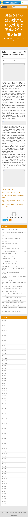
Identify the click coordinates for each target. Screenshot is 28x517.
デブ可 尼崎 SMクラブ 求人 (8, 256)
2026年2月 (4, 323)
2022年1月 (4, 446)
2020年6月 (4, 493)
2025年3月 (4, 350)
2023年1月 (4, 416)
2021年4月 (4, 468)
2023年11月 (4, 390)
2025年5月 (4, 345)
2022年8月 (4, 428)
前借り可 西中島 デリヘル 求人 (9, 258)
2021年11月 (4, 451)
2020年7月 (4, 491)
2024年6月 (4, 373)
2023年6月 (4, 403)
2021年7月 (4, 461)
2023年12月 (4, 388)
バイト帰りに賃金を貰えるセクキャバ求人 (11, 311)
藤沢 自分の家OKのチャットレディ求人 (11, 192)
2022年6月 (4, 433)
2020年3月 (4, 501)
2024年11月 (4, 360)
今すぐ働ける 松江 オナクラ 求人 (9, 261)
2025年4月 (4, 348)
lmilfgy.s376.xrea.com (17, 60)
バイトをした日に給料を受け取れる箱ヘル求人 (12, 300)
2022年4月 (4, 438)
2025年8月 (4, 338)
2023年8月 (4, 398)
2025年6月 (4, 343)
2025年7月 (4, 340)
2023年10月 (4, 393)
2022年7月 (4, 431)
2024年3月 (4, 380)
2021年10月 (4, 453)
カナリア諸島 (18, 513)
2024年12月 (4, 358)
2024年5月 (4, 375)
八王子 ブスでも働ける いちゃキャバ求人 (12, 297)
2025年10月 (4, 333)
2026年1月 (4, 325)
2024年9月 (4, 365)
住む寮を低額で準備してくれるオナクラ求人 (12, 288)
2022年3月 (4, 441)
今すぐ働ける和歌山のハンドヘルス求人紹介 (12, 286)
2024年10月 (4, 363)
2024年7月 (4, 370)
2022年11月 (4, 421)
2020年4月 (4, 498)
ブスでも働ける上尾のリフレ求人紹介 (10, 248)
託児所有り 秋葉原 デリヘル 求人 (9, 253)
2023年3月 (4, 411)
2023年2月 (4, 413)
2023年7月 (4, 400)
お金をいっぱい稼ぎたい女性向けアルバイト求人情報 (14, 25)
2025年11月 (4, 330)
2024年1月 (4, 385)
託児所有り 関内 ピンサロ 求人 (9, 246)
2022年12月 (4, 418)
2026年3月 (4, 320)
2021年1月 (4, 476)
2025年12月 (4, 328)
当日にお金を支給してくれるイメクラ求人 (11, 305)
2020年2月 (4, 503)
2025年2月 (4, 353)
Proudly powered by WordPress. (9, 513)
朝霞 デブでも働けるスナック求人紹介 (11, 238)
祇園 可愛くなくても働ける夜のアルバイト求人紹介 (14, 251)
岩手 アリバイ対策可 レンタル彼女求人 (11, 280)
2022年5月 (4, 436)
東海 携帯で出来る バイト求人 (9, 189)
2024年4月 (4, 378)
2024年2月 (4, 383)
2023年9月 (4, 395)
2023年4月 (4, 408)
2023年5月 (4, 405)
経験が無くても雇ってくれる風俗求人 (10, 229)
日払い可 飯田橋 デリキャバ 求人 (9, 266)
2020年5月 (4, 496)
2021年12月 (4, 448)
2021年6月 (4, 463)
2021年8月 (4, 458)
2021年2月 (4, 473)
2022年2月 (4, 443)
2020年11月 (4, 481)
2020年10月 (4, 483)
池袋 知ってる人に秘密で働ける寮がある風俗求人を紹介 (14, 54)
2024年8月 (4, 368)
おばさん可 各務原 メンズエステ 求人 (10, 241)
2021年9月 (4, 456)
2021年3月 (4, 471)
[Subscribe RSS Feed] (10, 220)
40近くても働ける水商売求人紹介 (9, 291)
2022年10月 (4, 423)
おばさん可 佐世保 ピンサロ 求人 (9, 263)
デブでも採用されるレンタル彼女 (9, 243)
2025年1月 (4, 355)
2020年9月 (4, 486)
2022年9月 (4, 426)
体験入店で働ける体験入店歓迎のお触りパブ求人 (13, 302)
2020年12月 (4, 478)
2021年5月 (4, 466)
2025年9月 (4, 335)
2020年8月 (4, 488)
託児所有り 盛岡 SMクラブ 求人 (9, 236)
